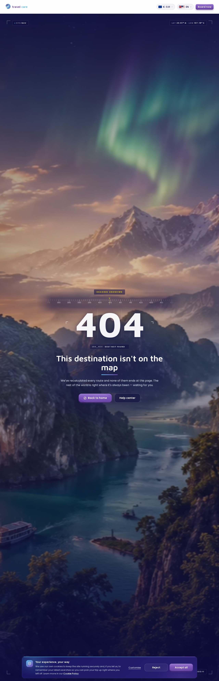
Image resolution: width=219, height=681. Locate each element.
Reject (156, 667)
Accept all (181, 667)
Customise (134, 667)
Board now (204, 7)
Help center (127, 398)
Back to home (97, 398)
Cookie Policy (71, 673)
